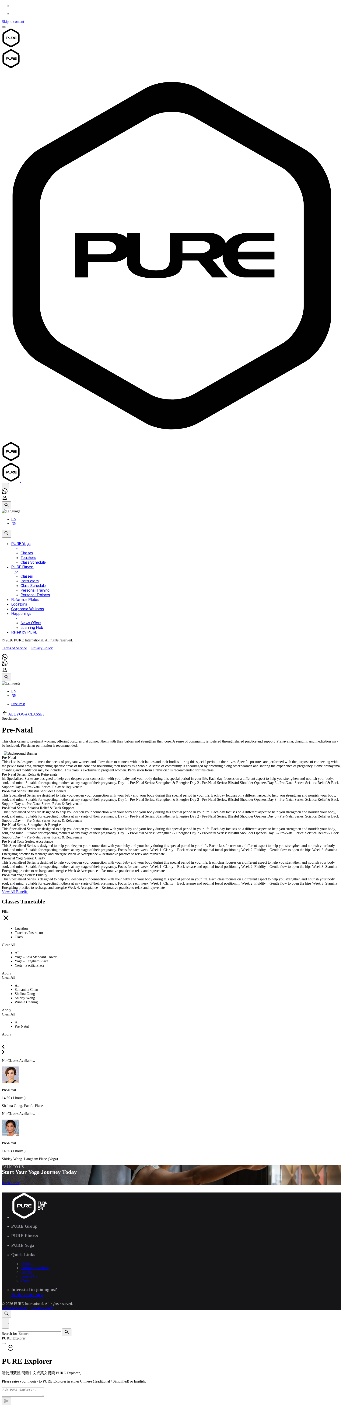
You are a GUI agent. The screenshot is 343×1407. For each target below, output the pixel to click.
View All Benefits (15, 892)
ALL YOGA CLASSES (26, 714)
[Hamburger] (4, 27)
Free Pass (18, 704)
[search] (66, 1332)
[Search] (6, 505)
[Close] (5, 1320)
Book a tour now (27, 1294)
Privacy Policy (42, 648)
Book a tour (10, 1183)
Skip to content (13, 22)
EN (13, 519)
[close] (5, 485)
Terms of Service (14, 648)
